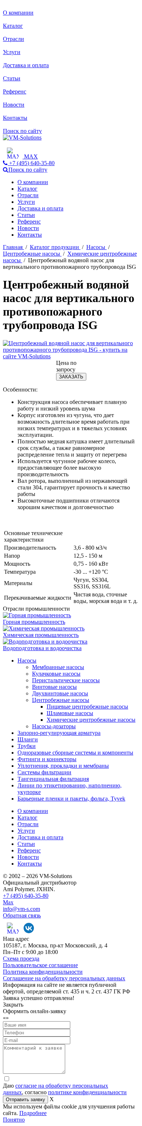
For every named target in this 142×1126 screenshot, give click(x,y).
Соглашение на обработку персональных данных (64, 978)
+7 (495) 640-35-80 (25, 896)
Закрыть (13, 1004)
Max (8, 902)
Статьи (11, 78)
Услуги (11, 52)
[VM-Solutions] (22, 137)
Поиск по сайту (22, 131)
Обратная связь (22, 915)
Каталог (13, 26)
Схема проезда (21, 958)
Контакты (15, 118)
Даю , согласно (65, 1089)
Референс (14, 91)
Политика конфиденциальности (43, 972)
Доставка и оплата (26, 65)
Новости (13, 105)
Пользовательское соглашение (40, 965)
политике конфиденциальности (87, 1092)
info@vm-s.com (21, 909)
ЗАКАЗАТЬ (71, 376)
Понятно (14, 1120)
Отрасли (13, 39)
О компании (18, 12)
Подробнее (33, 1113)
